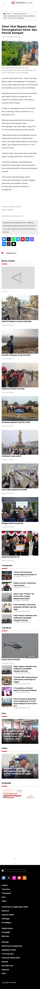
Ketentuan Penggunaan (12, 946)
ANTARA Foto (7, 966)
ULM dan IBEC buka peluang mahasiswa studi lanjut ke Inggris (25, 679)
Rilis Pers (5, 936)
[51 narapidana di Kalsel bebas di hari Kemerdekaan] (7, 691)
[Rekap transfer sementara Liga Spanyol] (7, 586)
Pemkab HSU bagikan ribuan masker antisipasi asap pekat (18, 455)
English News (7, 928)
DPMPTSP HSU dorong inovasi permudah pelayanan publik (15, 488)
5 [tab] (27, 745)
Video (4, 748)
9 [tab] (32, 780)
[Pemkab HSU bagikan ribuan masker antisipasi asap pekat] (20, 442)
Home (8, 14)
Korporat (5, 970)
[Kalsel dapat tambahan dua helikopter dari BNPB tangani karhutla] (7, 619)
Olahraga (5, 919)
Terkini (5, 885)
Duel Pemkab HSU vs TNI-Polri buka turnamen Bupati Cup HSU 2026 (18, 421)
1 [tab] (13, 745)
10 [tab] (35, 780)
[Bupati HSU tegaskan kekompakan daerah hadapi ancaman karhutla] (20, 307)
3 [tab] (20, 745)
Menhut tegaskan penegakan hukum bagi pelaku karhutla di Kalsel (17, 771)
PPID (4, 974)
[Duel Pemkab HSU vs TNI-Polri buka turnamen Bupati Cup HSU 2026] (20, 408)
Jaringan (5, 942)
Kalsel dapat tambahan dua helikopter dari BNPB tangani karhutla (25, 617)
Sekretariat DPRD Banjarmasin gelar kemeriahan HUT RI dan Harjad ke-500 (17, 735)
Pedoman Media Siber (11, 958)
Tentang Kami (8, 954)
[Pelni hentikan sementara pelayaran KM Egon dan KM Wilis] (7, 608)
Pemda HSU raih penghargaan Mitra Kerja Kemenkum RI (18, 555)
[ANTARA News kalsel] (22, 3)
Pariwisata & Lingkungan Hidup (15, 907)
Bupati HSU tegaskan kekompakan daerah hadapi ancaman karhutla (17, 320)
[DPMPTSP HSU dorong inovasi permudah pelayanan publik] (20, 476)
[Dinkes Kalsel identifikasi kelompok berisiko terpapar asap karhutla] (20, 341)
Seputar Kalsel (19, 14)
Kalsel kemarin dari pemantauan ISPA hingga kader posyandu (18, 522)
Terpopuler (7, 565)
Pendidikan (6, 923)
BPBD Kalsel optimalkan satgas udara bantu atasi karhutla (19, 658)
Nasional (5, 911)
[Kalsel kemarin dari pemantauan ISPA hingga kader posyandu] (20, 509)
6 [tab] (22, 780)
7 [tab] (25, 780)
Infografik (6, 783)
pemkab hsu (11, 253)
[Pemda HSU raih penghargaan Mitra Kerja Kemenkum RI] (20, 543)
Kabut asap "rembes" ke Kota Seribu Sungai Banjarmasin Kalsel (24, 596)
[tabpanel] (20, 731)
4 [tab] (23, 745)
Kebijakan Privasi (9, 950)
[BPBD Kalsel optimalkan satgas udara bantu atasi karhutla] (20, 646)
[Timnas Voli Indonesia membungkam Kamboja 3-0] (7, 575)
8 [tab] (28, 780)
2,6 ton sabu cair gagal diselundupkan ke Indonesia (19, 850)
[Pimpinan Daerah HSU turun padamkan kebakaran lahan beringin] (20, 375)
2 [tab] (17, 745)
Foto (4, 713)
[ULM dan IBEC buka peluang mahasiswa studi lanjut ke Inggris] (7, 680)
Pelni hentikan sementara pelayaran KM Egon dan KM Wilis (25, 607)
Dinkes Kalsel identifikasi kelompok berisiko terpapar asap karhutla (18, 354)
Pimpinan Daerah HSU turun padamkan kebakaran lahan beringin (19, 387)
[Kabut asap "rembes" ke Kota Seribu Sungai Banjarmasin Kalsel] (7, 597)
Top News (6, 628)
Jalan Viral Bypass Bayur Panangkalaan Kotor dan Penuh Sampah (19, 17)
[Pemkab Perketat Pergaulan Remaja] (18, 277)
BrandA (5, 962)
